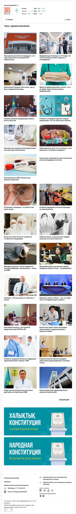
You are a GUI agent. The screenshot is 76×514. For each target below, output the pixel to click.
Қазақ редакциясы (10, 5)
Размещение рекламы (11, 478)
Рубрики (10, 19)
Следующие (64, 400)
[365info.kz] (9, 11)
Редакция (7, 481)
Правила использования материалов (16, 485)
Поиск (68, 19)
